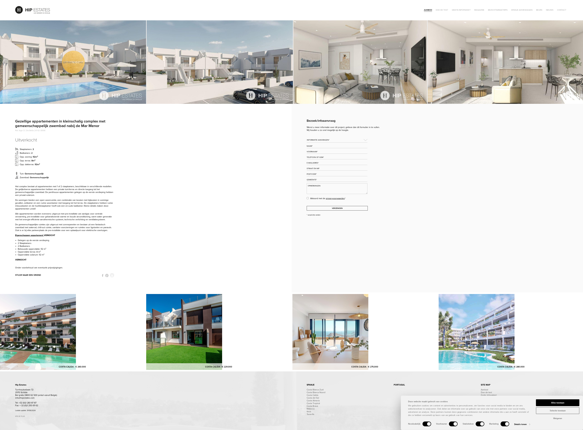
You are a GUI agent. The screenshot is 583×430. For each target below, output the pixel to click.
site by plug (20, 416)
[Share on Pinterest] (107, 275)
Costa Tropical (313, 403)
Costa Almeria (313, 400)
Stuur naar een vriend (28, 275)
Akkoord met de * (328, 198)
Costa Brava (312, 406)
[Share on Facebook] (102, 275)
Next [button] (579, 62)
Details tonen (520, 424)
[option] (73, 62)
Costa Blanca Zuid (315, 389)
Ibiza (309, 411)
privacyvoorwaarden (335, 198)
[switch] (453, 424)
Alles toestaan (557, 403)
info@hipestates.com (24, 398)
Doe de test (486, 392)
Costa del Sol (313, 398)
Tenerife (310, 414)
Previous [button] (4, 62)
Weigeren (557, 418)
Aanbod (484, 389)
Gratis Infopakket (489, 395)
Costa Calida (312, 395)
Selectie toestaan (558, 410)
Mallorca (310, 409)
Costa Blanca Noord (316, 392)
